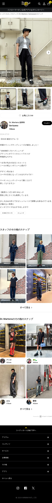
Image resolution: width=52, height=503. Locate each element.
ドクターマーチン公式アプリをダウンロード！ (26, 10)
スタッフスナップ (12, 14)
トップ (2, 14)
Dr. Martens (23, 14)
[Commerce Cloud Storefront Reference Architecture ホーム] (26, 3)
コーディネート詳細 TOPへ (26, 430)
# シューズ (21, 213)
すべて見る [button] (25, 307)
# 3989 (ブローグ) (7, 213)
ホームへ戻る (7, 478)
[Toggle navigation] (3, 3)
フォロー (47, 123)
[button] (48, 52)
